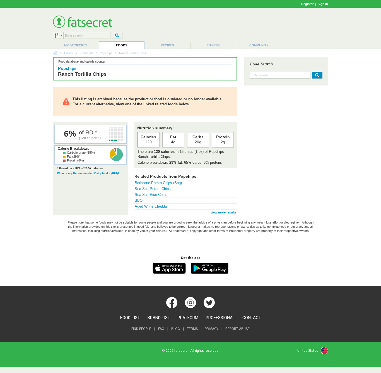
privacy (211, 329)
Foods (121, 45)
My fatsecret (75, 45)
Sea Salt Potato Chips (153, 189)
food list (130, 317)
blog (175, 329)
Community (258, 45)
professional (220, 317)
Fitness (213, 45)
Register (307, 4)
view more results (224, 212)
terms (192, 329)
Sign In (323, 4)
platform (188, 317)
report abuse (237, 329)
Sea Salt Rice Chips (151, 195)
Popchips (106, 53)
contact (251, 317)
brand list (159, 317)
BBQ (139, 200)
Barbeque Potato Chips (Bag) (158, 183)
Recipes (167, 45)
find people (141, 329)
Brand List (86, 53)
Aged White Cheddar (151, 206)
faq (161, 329)
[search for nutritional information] (316, 75)
